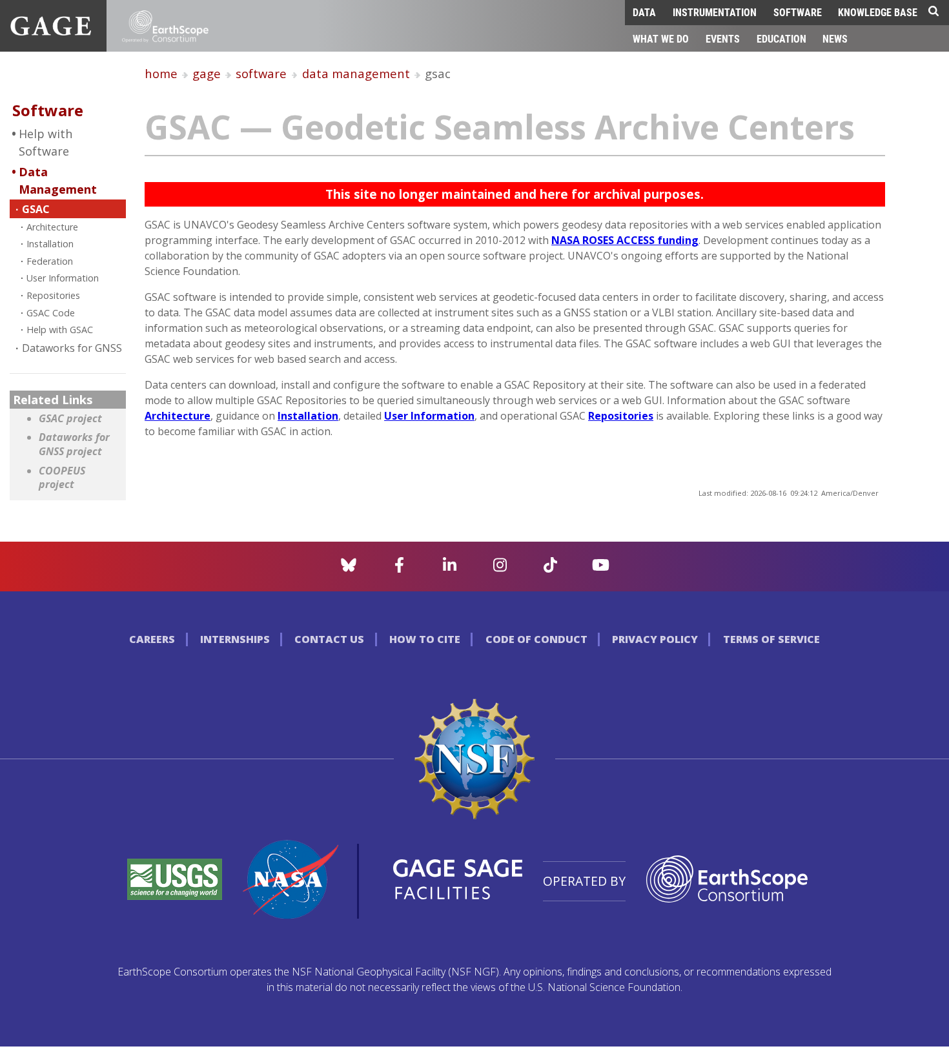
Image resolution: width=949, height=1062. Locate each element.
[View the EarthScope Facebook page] (399, 569)
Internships (235, 639)
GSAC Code (50, 313)
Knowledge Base (877, 12)
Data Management (58, 180)
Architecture (52, 227)
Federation (49, 261)
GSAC (36, 209)
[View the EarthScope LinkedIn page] (449, 569)
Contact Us (329, 639)
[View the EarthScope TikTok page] (550, 569)
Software (797, 12)
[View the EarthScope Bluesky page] (348, 569)
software (261, 73)
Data (644, 12)
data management (356, 73)
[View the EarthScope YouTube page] (600, 569)
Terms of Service (771, 639)
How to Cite (424, 639)
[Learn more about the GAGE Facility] (50, 32)
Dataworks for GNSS (72, 348)
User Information (62, 278)
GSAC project (70, 418)
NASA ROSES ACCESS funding (625, 240)
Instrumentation (715, 12)
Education (781, 38)
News (835, 38)
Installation (50, 244)
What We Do (661, 38)
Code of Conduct (536, 639)
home (161, 73)
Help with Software (45, 142)
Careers (152, 639)
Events (723, 38)
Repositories (53, 295)
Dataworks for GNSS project (74, 444)
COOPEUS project (62, 478)
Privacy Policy (655, 639)
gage (206, 73)
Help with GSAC (59, 329)
